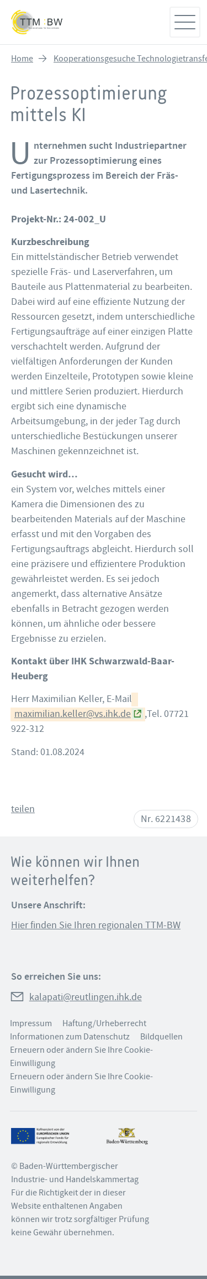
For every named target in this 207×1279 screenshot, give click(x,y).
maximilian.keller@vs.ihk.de (72, 714)
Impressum (31, 1023)
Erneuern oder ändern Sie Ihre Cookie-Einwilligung (81, 1056)
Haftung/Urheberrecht (104, 1023)
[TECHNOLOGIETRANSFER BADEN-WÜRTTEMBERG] (84, 22)
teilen (23, 809)
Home (22, 58)
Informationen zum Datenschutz (70, 1036)
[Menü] (184, 22)
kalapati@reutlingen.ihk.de (85, 997)
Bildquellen (161, 1036)
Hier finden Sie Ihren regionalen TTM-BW (96, 925)
